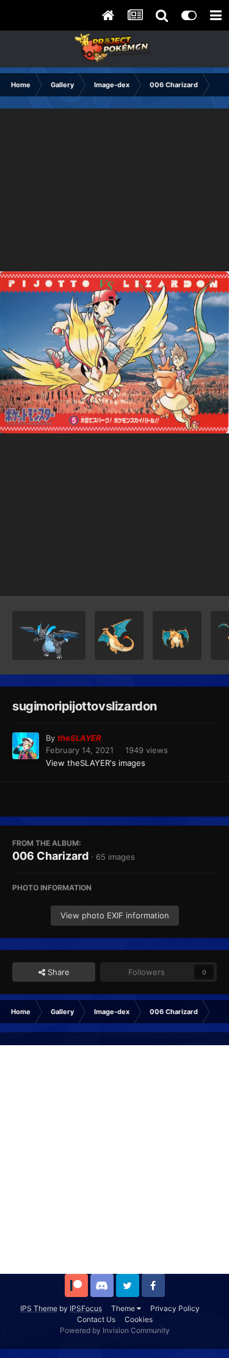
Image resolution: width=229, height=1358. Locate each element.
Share (57, 972)
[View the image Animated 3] (177, 635)
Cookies (139, 1319)
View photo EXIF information (114, 915)
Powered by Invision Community (115, 1330)
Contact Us (96, 1319)
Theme (124, 1308)
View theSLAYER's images (95, 763)
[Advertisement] (114, 1159)
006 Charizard (50, 855)
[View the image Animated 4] (119, 635)
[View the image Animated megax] (48, 635)
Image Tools (179, 574)
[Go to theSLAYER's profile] (25, 745)
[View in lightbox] (114, 352)
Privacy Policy (175, 1308)
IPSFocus (86, 1308)
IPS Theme (38, 1308)
